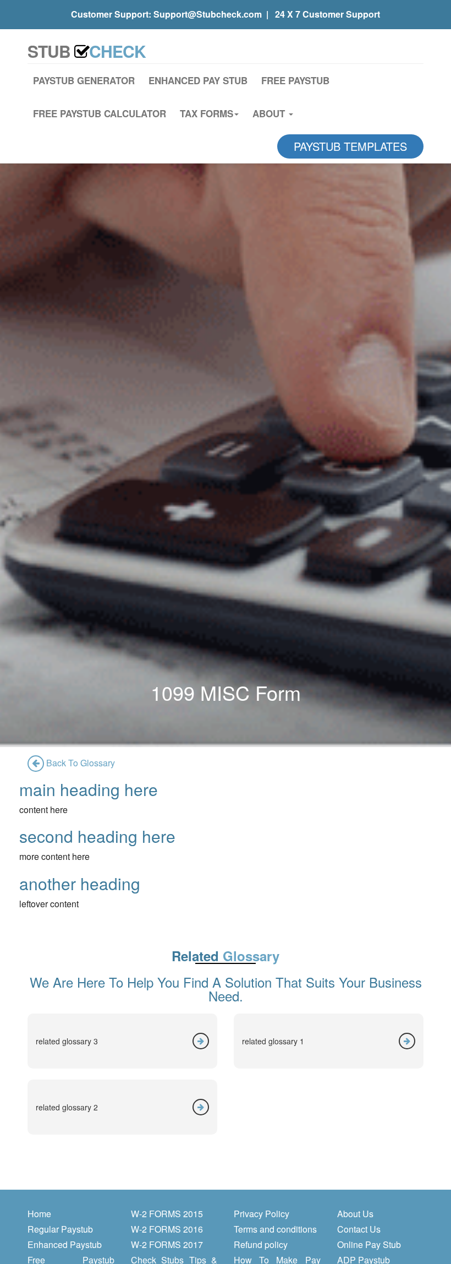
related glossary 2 (67, 1107)
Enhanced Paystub (65, 1244)
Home (39, 1213)
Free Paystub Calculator (99, 113)
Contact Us (359, 1229)
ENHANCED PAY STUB (198, 80)
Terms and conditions (275, 1229)
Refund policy (261, 1244)
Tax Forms (206, 113)
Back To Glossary (79, 762)
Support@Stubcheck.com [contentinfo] (207, 14)
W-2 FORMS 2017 (167, 1244)
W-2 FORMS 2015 (167, 1213)
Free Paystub (295, 80)
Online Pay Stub (369, 1244)
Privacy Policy (261, 1213)
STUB (87, 51)
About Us (355, 1213)
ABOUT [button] (270, 113)
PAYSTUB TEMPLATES (350, 146)
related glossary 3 (67, 1041)
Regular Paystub (60, 1229)
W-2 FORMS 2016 (167, 1229)
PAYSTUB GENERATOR (84, 80)
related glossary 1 (273, 1041)
